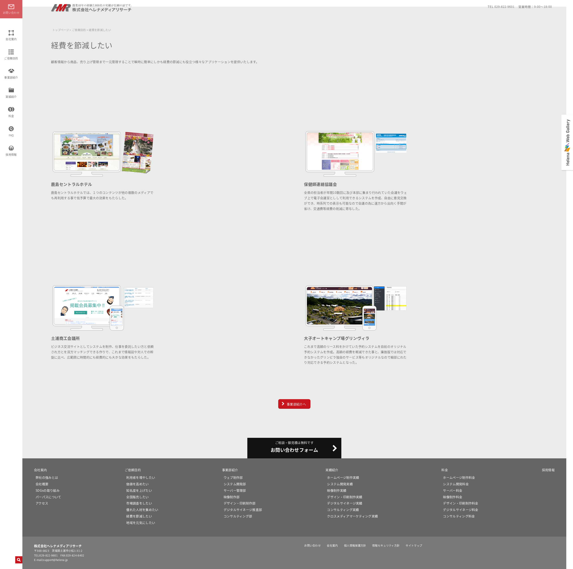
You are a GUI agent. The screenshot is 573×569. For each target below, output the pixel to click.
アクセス (42, 503)
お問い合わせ (312, 545)
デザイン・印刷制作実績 (344, 497)
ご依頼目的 (11, 58)
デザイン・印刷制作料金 (460, 503)
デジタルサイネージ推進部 (243, 509)
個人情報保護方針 (355, 545)
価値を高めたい (137, 484)
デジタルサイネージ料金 (460, 509)
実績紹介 (11, 97)
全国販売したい (137, 497)
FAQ (11, 135)
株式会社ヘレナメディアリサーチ (91, 9)
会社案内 (11, 39)
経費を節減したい (139, 516)
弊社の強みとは (47, 477)
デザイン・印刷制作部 (240, 503)
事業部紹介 (11, 77)
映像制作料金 (452, 497)
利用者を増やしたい (140, 477)
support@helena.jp (55, 560)
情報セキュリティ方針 (386, 545)
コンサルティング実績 (343, 509)
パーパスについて (48, 497)
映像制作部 (232, 497)
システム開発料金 (456, 484)
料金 (11, 116)
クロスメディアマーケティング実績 (352, 516)
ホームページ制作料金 (459, 477)
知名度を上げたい (139, 490)
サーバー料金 (452, 490)
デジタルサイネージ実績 (344, 503)
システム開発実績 (340, 484)
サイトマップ (414, 545)
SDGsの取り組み (48, 490)
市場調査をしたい (139, 503)
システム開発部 (235, 484)
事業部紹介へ (296, 404)
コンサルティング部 (238, 516)
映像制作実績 (336, 490)
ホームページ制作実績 (343, 477)
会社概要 (42, 484)
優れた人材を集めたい (142, 509)
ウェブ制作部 (233, 477)
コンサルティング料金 (459, 516)
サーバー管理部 (235, 490)
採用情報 (11, 154)
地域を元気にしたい (140, 522)
